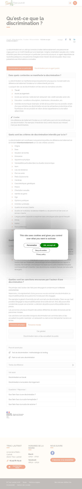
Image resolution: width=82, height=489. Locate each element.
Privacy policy (41, 254)
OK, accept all (49, 245)
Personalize (32, 245)
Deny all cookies (41, 250)
